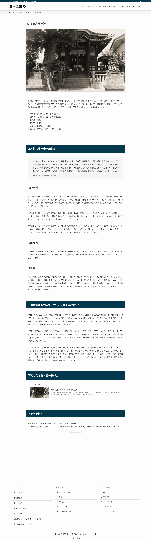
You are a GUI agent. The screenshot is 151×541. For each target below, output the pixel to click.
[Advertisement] (75, 455)
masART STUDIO (62, 534)
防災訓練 (62, 502)
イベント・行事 (64, 492)
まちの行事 (18, 514)
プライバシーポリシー (111, 511)
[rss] (137, 1)
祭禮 (60, 497)
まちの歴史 (18, 498)
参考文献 (106, 492)
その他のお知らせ (65, 511)
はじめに (17, 487)
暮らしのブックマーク (22, 524)
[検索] (140, 1)
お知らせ (61, 487)
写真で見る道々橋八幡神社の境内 (64, 390)
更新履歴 (106, 497)
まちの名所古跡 (20, 508)
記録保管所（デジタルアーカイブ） (28, 519)
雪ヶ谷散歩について (110, 487)
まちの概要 (18, 492)
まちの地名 (18, 503)
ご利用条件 (107, 507)
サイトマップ (108, 502)
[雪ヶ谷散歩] (17, 6)
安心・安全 (63, 507)
